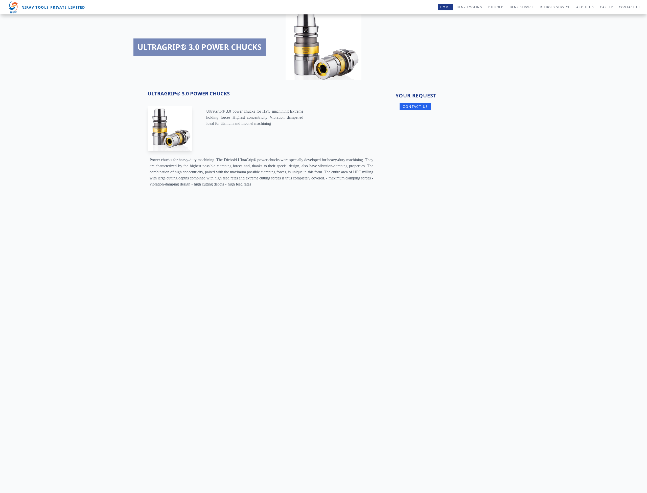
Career (606, 7)
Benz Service (522, 7)
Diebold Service (555, 7)
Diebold (495, 7)
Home (445, 7)
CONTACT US (415, 106)
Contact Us (630, 7)
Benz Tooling (469, 7)
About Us (585, 7)
